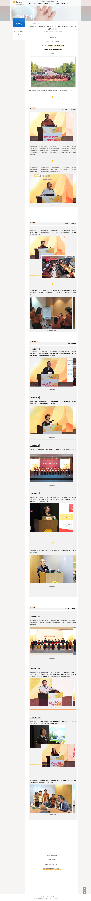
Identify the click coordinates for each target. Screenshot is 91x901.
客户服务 (63, 3)
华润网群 (48, 1)
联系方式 (36, 896)
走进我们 (35, 3)
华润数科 (56, 898)
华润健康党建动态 (18, 31)
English (52, 1)
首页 (30, 3)
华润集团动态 (17, 34)
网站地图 (42, 896)
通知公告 (16, 38)
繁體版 (57, 1)
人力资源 (57, 3)
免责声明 (48, 896)
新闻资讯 (40, 3)
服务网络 (46, 3)
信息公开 (68, 3)
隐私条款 (54, 896)
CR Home (43, 1)
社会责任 (51, 3)
